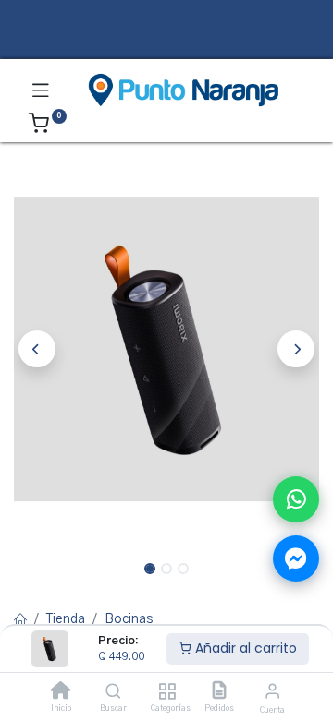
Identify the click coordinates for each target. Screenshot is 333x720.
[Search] (113, 693)
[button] (37, 349)
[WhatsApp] (296, 499)
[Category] (167, 693)
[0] (48, 126)
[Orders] (219, 693)
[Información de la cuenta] (272, 692)
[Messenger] (296, 558)
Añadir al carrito (244, 648)
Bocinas (129, 619)
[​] (166, 44)
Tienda (65, 619)
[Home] (61, 693)
